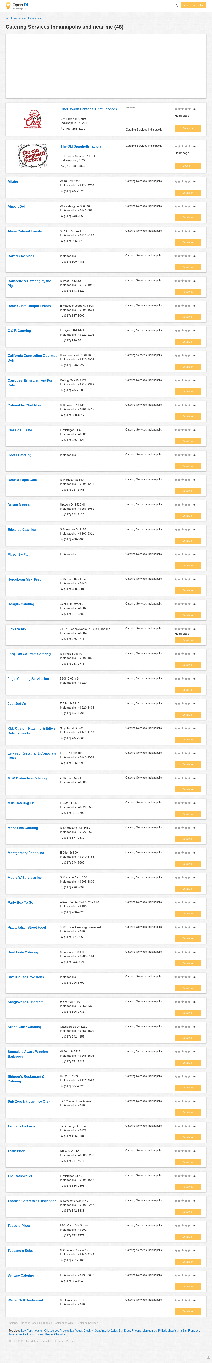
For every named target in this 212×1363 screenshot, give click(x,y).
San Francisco (191, 1330)
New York (27, 1330)
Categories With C (65, 1323)
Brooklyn (89, 1330)
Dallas (114, 1330)
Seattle (22, 1334)
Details (187, 128)
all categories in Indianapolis (25, 18)
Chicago (49, 1330)
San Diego (125, 1330)
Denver (49, 1334)
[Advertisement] (106, 66)
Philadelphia (165, 1330)
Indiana (13, 1323)
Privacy (70, 1341)
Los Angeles (62, 1330)
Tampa (13, 1334)
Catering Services (88, 1323)
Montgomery (149, 1330)
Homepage (182, 115)
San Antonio (102, 1330)
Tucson (39, 1334)
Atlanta (177, 1330)
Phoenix (137, 1330)
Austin (30, 1334)
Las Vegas (76, 1330)
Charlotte (59, 1334)
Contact (59, 1341)
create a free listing (193, 5)
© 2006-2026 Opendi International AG (31, 1341)
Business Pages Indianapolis (36, 1323)
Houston (38, 1330)
